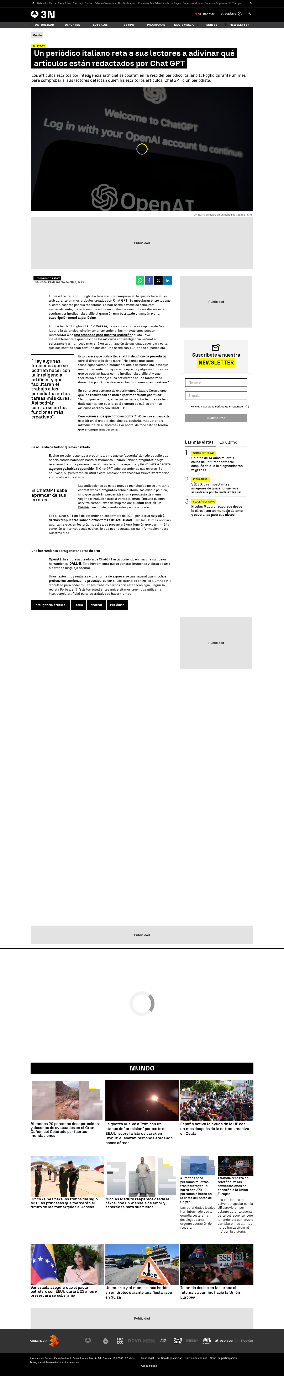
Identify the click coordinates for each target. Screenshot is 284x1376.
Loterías (100, 25)
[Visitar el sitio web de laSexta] (105, 1341)
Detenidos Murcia (193, 3)
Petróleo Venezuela (105, 3)
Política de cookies (196, 1358)
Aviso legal (147, 1358)
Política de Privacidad (229, 406)
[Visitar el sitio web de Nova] (134, 1341)
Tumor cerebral (203, 453)
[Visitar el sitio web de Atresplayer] (227, 1341)
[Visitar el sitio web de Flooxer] (247, 1341)
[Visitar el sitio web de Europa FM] (192, 1341)
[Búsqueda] (249, 14)
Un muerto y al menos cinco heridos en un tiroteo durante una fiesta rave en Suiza (138, 1292)
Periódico (117, 605)
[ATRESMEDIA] (44, 1341)
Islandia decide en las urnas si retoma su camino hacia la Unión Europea (210, 1292)
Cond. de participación (223, 1358)
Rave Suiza (64, 3)
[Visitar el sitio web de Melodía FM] (207, 1341)
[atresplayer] (231, 14)
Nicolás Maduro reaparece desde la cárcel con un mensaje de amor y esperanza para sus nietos (217, 510)
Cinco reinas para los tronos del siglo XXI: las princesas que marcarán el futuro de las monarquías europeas (64, 1203)
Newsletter (239, 25)
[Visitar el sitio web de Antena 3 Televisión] (91, 1341)
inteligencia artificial (51, 605)
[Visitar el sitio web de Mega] (149, 1341)
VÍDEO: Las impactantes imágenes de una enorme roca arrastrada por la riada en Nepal (216, 488)
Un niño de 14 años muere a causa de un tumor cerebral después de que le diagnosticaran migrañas (217, 464)
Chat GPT (120, 300)
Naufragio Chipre (82, 3)
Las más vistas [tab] (199, 442)
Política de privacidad (169, 1358)
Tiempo (128, 25)
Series (211, 25)
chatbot (96, 605)
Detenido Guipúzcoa (216, 3)
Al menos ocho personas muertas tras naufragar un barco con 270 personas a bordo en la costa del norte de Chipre (196, 1190)
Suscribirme (216, 418)
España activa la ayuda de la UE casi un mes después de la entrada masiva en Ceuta (214, 1129)
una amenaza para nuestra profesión (103, 335)
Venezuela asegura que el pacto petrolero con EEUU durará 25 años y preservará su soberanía (64, 1291)
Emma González (47, 278)
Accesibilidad (149, 1365)
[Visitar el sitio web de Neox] (120, 1341)
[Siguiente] (251, 3)
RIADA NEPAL (201, 479)
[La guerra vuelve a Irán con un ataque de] (142, 1100)
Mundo (142, 1068)
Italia (78, 605)
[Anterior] (33, 3)
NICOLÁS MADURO (204, 501)
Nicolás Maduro (127, 3)
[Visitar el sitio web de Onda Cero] (178, 1341)
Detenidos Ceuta (46, 3)
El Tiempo (235, 3)
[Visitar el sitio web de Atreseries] (163, 1341)
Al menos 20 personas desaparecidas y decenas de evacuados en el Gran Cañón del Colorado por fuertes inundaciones (65, 1129)
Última (206, 13)
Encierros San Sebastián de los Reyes (159, 3)
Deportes (72, 25)
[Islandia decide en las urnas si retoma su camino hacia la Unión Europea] (216, 1264)
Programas (156, 25)
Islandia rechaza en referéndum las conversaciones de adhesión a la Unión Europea (233, 1186)
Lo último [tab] (228, 442)
